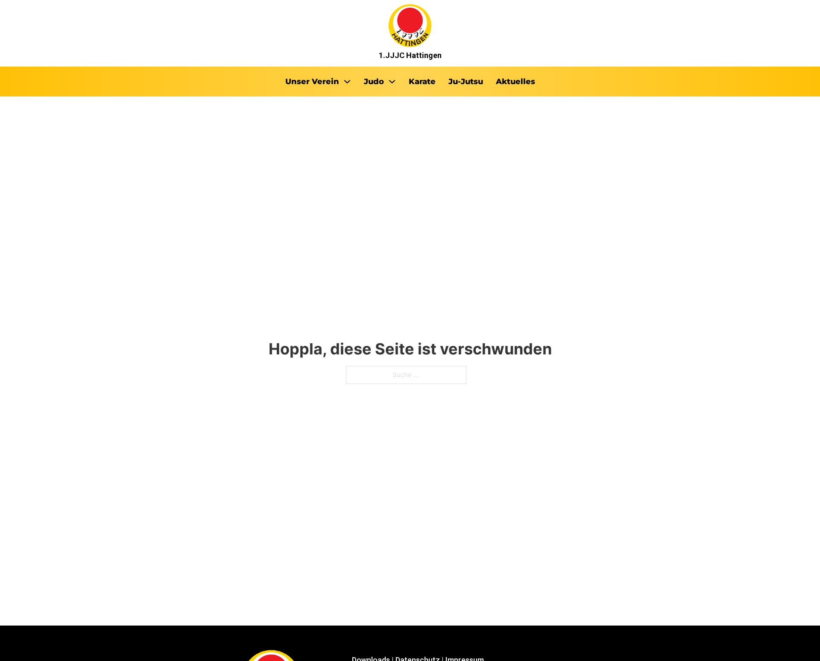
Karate (422, 81)
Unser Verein (312, 81)
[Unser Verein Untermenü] (347, 81)
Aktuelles (515, 81)
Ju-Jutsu (465, 81)
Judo (374, 81)
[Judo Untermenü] (392, 81)
